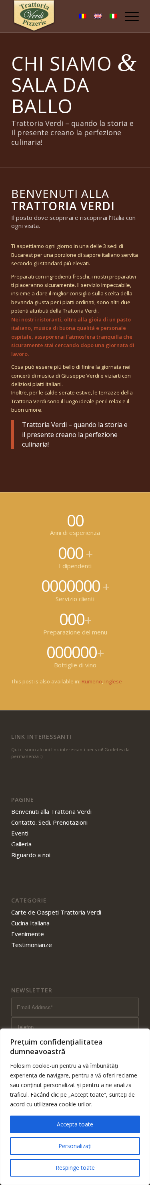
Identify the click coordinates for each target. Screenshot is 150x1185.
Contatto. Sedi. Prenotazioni (49, 822)
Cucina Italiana (30, 923)
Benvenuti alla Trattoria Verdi (51, 811)
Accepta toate (75, 1124)
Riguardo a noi (30, 855)
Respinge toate (75, 1167)
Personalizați (75, 1146)
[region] (75, 1106)
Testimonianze (31, 945)
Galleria (21, 844)
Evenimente (27, 934)
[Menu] (128, 16)
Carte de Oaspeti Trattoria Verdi (56, 912)
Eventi (19, 833)
